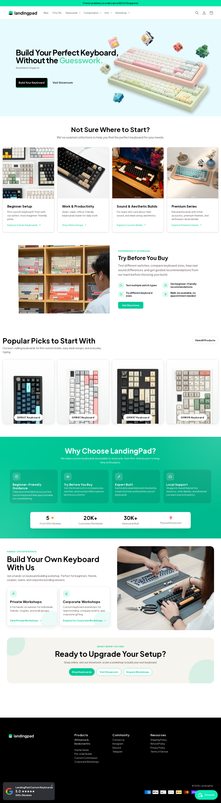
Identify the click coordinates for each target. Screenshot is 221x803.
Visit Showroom (63, 82)
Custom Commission (85, 757)
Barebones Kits (82, 743)
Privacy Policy (157, 747)
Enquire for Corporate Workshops (83, 620)
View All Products (205, 340)
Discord (116, 747)
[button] (197, 12)
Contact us (118, 739)
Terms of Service (159, 751)
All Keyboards (81, 739)
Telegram (117, 751)
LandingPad (207, 785)
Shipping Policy (158, 739)
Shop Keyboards (82, 671)
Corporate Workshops (86, 761)
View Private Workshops (24, 620)
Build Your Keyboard (31, 82)
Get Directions (130, 305)
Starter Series (81, 749)
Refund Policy (157, 743)
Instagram (117, 743)
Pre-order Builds (83, 753)
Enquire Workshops (137, 671)
